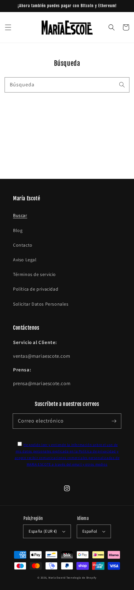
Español (89, 531)
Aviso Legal (25, 260)
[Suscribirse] (114, 421)
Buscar (20, 215)
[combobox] (67, 85)
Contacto (23, 245)
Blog (17, 230)
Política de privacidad (35, 289)
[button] (8, 27)
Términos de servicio (34, 274)
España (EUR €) (43, 531)
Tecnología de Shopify (81, 577)
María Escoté (56, 577)
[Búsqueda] (122, 85)
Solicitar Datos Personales (41, 304)
